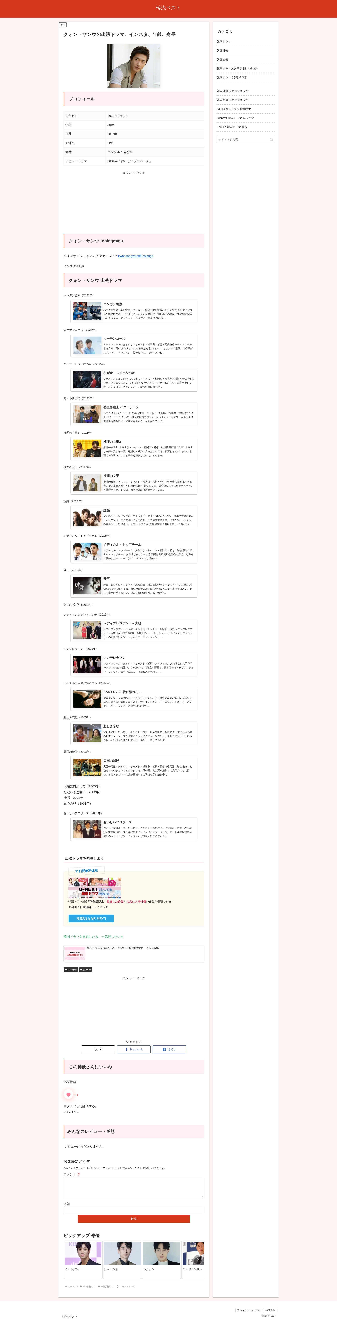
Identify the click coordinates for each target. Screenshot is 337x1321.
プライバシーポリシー (249, 1310)
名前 (67, 1204)
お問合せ (270, 1310)
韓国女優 (222, 59)
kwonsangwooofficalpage (135, 256)
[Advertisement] (134, 204)
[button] (197, 1259)
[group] (83, 1260)
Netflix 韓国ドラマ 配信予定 (234, 108)
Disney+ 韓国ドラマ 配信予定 (235, 117)
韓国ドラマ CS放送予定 (232, 77)
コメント (72, 1174)
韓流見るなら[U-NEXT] (91, 918)
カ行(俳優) (72, 969)
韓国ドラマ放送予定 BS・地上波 (237, 68)
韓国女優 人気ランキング (233, 99)
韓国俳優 (87, 969)
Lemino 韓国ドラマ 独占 (232, 126)
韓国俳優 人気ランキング (233, 90)
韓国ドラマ (224, 41)
